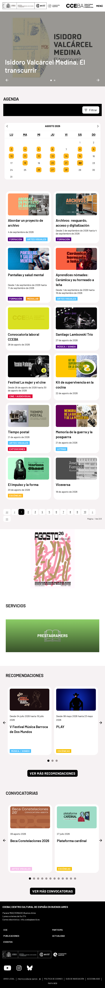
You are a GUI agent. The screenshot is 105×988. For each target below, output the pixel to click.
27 (52, 169)
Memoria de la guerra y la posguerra (74, 434)
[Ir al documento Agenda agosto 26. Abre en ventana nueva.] (52, 558)
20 (52, 162)
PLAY (60, 727)
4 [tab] (42, 878)
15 (80, 156)
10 (11, 156)
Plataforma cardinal (72, 841)
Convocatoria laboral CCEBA (23, 336)
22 (80, 163)
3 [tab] (56, 760)
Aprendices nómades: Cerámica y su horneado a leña (75, 280)
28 (66, 169)
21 (66, 162)
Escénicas (15, 495)
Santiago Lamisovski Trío (74, 334)
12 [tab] (75, 878)
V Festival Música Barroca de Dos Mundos (29, 729)
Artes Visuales (36, 239)
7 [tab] (54, 878)
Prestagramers (52, 635)
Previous (7, 80)
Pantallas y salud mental (26, 275)
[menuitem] (25, 929)
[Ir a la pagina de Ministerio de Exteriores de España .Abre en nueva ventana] (18, 5)
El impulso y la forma (23, 484)
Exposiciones (17, 449)
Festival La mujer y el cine (27, 382)
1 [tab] (51, 80)
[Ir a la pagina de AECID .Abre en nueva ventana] (41, 5)
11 (25, 156)
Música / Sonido (66, 346)
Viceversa (63, 484)
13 (52, 156)
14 (66, 156)
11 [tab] (71, 878)
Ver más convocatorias (52, 891)
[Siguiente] (98, 126)
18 (25, 162)
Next (98, 80)
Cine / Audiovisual (20, 396)
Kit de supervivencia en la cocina (75, 384)
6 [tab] (50, 878)
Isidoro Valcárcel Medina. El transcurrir (45, 66)
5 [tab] (46, 878)
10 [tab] (66, 878)
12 (39, 156)
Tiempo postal (18, 432)
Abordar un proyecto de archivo (25, 222)
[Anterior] (7, 126)
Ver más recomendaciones (52, 773)
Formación (15, 239)
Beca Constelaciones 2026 (29, 841)
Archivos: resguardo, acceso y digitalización (72, 222)
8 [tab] (58, 878)
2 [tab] (54, 80)
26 (39, 169)
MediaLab (32, 298)
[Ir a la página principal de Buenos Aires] (79, 5)
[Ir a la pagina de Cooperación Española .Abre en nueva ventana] (54, 6)
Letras (61, 449)
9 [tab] (62, 878)
